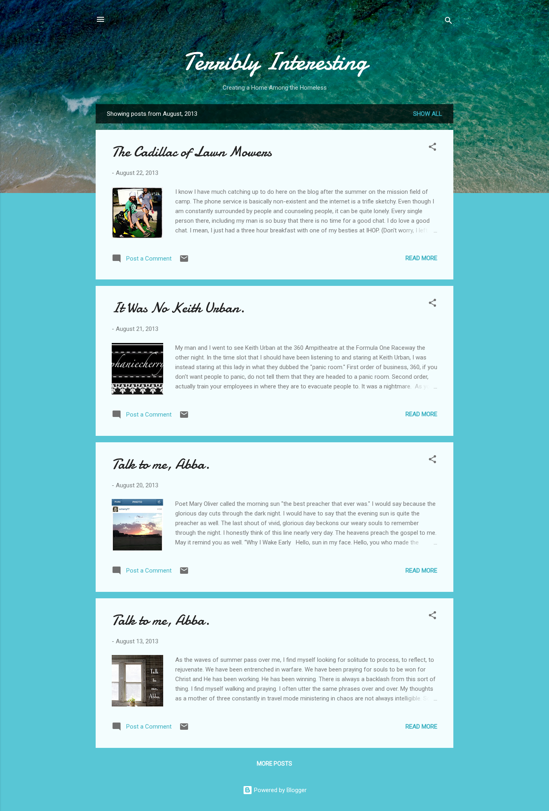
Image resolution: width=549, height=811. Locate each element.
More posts (274, 763)
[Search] (448, 22)
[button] (432, 148)
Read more (421, 258)
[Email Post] (184, 261)
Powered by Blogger (279, 790)
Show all (427, 113)
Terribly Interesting (274, 61)
